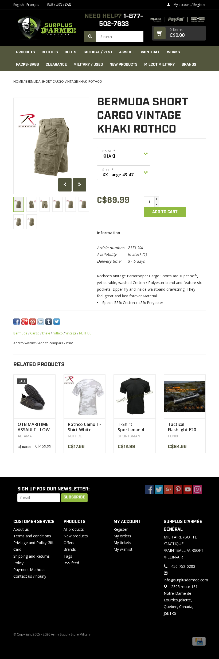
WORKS (173, 52)
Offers (69, 542)
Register (121, 529)
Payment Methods (29, 569)
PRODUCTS (25, 52)
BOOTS (70, 52)
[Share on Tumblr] (48, 321)
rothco (58, 333)
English (18, 5)
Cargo (35, 333)
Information (108, 232)
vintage (70, 333)
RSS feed (71, 562)
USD (59, 4)
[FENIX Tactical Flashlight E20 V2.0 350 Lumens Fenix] (185, 396)
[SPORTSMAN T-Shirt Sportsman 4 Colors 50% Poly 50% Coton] (135, 396)
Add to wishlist (24, 343)
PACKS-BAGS (27, 64)
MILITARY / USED (88, 64)
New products (76, 535)
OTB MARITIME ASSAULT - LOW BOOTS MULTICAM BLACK (34, 427)
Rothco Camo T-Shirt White (84, 427)
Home (18, 81)
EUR (50, 4)
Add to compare (51, 343)
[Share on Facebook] (16, 321)
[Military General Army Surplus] (46, 28)
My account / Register (189, 4)
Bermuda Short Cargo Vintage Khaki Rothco (63, 81)
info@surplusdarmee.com (186, 579)
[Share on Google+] (24, 321)
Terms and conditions (32, 535)
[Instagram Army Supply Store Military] (197, 489)
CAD (68, 4)
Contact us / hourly (29, 576)
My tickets (122, 542)
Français (32, 5)
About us (21, 529)
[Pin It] (32, 321)
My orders (122, 535)
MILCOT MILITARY (159, 64)
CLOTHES (50, 52)
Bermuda (20, 333)
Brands (189, 64)
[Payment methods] (199, 641)
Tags (68, 556)
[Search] (90, 36)
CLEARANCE (56, 64)
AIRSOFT (126, 52)
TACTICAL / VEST (97, 52)
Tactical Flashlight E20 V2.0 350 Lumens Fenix (182, 427)
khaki (46, 333)
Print (69, 343)
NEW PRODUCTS (124, 64)
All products (74, 529)
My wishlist (123, 549)
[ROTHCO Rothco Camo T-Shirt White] (85, 396)
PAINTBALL (150, 52)
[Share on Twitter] (56, 321)
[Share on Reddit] (40, 321)
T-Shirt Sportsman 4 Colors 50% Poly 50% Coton (134, 427)
